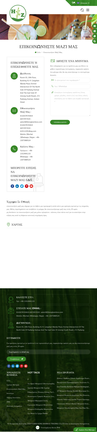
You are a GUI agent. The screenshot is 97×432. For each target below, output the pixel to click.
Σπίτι (39, 52)
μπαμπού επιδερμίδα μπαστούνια (40, 409)
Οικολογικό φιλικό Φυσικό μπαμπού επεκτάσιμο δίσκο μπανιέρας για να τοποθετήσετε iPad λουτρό (73, 403)
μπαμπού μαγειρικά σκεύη (38, 400)
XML (8, 402)
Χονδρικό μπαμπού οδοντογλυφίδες (41, 383)
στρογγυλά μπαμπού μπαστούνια (40, 405)
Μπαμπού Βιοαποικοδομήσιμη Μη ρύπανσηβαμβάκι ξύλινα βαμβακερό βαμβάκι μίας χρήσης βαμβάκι (73, 395)
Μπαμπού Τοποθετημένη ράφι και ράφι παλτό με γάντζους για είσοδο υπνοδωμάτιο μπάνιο (73, 408)
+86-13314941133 (27, 301)
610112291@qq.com (28, 131)
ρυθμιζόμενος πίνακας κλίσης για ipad (41, 392)
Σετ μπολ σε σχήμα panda (38, 413)
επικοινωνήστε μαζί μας (52, 52)
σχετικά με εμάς (13, 385)
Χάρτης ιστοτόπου (13, 397)
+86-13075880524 (52, 316)
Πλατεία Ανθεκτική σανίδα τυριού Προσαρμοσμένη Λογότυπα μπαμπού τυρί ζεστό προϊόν (73, 399)
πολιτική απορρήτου (14, 406)
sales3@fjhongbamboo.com (31, 122)
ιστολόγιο (10, 393)
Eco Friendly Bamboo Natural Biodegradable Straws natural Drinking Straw (73, 386)
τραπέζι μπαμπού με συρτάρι (39, 388)
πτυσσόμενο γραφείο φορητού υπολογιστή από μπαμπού (41, 396)
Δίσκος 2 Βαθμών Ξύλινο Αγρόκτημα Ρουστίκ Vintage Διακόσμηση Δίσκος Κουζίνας (73, 378)
